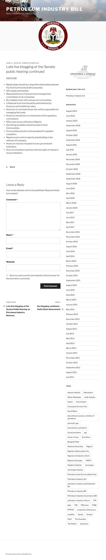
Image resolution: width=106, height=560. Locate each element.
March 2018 (71, 203)
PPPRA (70, 510)
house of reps (73, 437)
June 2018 (70, 188)
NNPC (88, 460)
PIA (94, 500)
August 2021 (71, 145)
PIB (75, 505)
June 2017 (70, 217)
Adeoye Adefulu (30, 63)
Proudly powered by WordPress (18, 554)
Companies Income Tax (77, 406)
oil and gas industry (75, 470)
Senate (89, 514)
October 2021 (72, 135)
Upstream (84, 524)
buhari (70, 402)
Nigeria (89, 446)
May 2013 (70, 338)
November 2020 (73, 164)
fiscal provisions (74, 432)
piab (69, 505)
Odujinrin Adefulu (74, 465)
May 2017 (70, 222)
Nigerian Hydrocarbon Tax (78, 451)
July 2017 (70, 212)
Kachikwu (86, 437)
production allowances (86, 510)
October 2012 (72, 362)
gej (85, 432)
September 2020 (73, 174)
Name (9, 235)
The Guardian (80, 519)
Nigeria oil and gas (74, 460)
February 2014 (72, 314)
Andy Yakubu (89, 397)
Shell (69, 519)
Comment (12, 199)
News (12, 167)
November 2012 (73, 358)
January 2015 (71, 304)
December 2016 (73, 232)
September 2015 (73, 280)
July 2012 (70, 377)
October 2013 (72, 324)
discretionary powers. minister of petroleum (80, 417)
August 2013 (71, 329)
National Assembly (75, 446)
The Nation (72, 524)
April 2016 (70, 256)
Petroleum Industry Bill (44, 9)
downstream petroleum (77, 428)
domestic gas (73, 423)
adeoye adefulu (73, 392)
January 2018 (71, 208)
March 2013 (71, 348)
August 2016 (71, 246)
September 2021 (73, 140)
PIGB (94, 505)
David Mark (72, 411)
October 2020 (72, 169)
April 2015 (70, 295)
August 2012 (71, 372)
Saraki (80, 514)
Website (10, 262)
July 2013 (70, 333)
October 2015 (72, 275)
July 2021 (70, 150)
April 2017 (70, 227)
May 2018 (70, 193)
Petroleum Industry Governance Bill (82, 496)
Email (9, 248)
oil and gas (89, 465)
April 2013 (70, 343)
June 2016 (70, 251)
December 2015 (73, 271)
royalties (70, 514)
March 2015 (71, 300)
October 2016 (72, 241)
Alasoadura (88, 392)
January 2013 (71, 353)
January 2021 (71, 154)
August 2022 (71, 130)
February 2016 (72, 266)
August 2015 (71, 285)
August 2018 (71, 183)
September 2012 (73, 367)
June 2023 (70, 116)
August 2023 (71, 111)
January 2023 (71, 121)
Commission (81, 402)
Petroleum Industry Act (75, 96)
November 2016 (73, 237)
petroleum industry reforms (78, 500)
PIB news (85, 505)
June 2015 (70, 290)
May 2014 (70, 309)
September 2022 (73, 125)
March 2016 (71, 261)
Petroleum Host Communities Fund (81, 474)
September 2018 (73, 179)
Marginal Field (73, 442)
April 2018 (70, 198)
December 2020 (73, 159)
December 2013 (73, 319)
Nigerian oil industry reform (78, 456)
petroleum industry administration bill (81, 485)
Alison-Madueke (74, 397)
